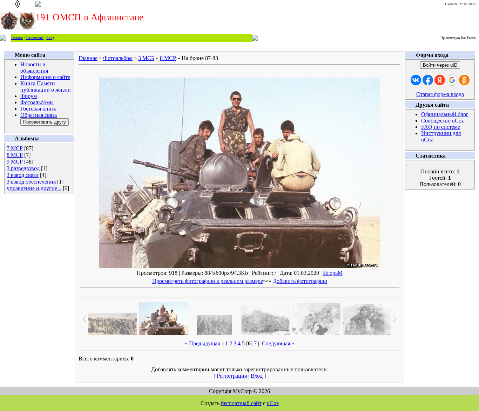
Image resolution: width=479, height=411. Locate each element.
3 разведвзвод (23, 168)
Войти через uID (440, 65)
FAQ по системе (440, 127)
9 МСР (15, 162)
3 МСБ (146, 58)
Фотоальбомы (37, 102)
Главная (17, 38)
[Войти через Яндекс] (439, 80)
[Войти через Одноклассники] (464, 80)
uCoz (273, 403)
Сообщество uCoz (442, 121)
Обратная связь (38, 115)
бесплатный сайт (241, 403)
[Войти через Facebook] (428, 80)
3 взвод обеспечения (31, 182)
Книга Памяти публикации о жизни (45, 86)
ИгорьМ (333, 273)
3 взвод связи (23, 175)
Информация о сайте (45, 77)
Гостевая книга (38, 109)
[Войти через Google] (452, 80)
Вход (50, 38)
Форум (28, 96)
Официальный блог (444, 114)
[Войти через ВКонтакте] (416, 80)
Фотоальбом (118, 58)
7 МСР (15, 148)
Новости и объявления (34, 67)
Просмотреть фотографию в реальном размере (207, 281)
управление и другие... (34, 188)
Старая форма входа (440, 94)
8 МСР (15, 155)
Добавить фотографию (300, 281)
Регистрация (34, 38)
